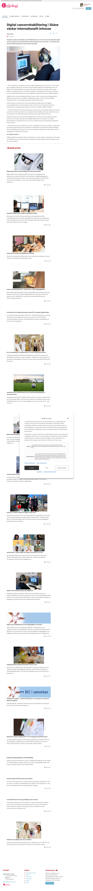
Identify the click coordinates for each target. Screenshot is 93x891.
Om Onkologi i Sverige (31, 873)
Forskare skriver (14, 16)
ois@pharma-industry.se (10, 881)
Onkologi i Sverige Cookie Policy (50, 471)
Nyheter (5, 16)
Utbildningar (25, 16)
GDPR (27, 882)
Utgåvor (27, 874)
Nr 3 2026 (85, 5)
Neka (47, 467)
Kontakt (27, 880)
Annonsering (28, 876)
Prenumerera (29, 878)
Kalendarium (34, 16)
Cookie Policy (39, 471)
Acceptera (31, 467)
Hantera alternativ (61, 468)
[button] (68, 418)
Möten (41, 16)
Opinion (47, 16)
